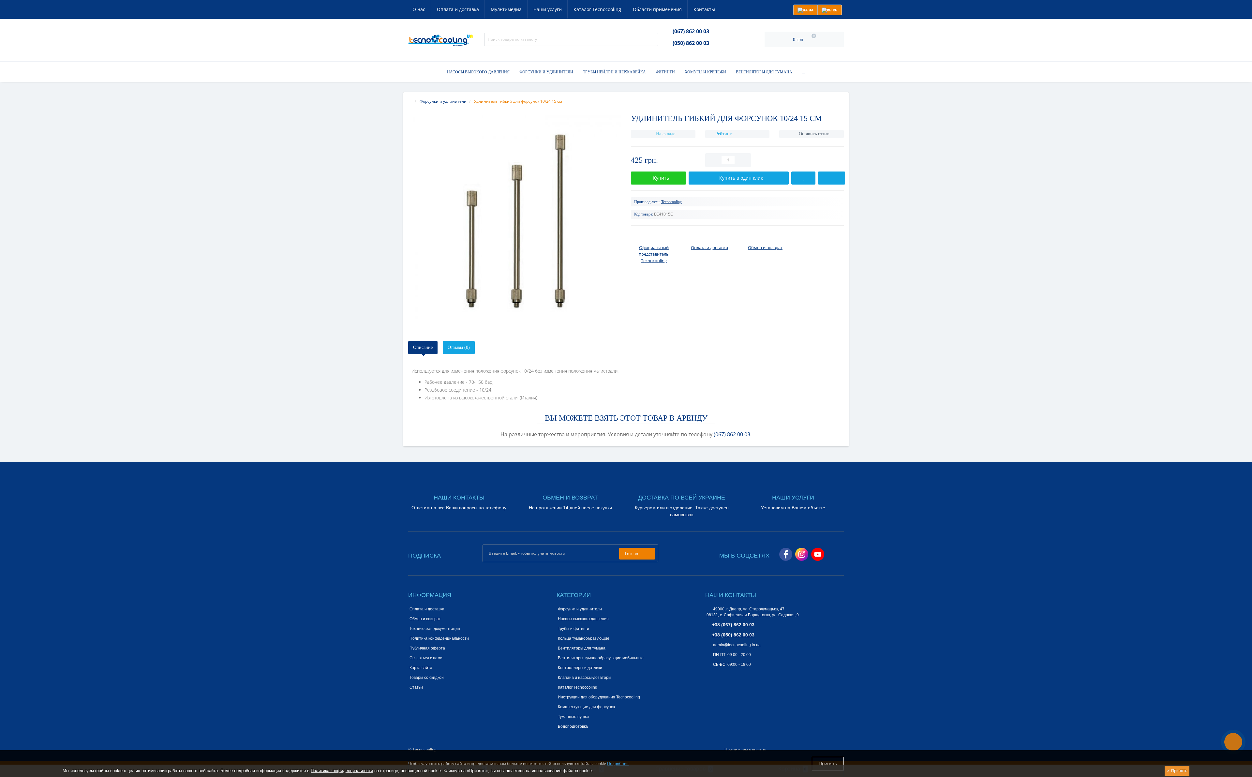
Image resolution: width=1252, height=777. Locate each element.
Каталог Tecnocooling (597, 9)
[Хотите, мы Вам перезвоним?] (1233, 742)
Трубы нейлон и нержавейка (614, 72)
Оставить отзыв (814, 133)
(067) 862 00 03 (691, 31)
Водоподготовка (573, 726)
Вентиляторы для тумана (764, 72)
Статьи (416, 687)
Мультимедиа (506, 9)
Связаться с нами (426, 658)
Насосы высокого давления (478, 72)
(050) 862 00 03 (691, 43)
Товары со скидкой (427, 677)
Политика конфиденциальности (439, 638)
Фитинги (665, 72)
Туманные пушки (573, 716)
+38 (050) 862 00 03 (733, 634)
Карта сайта (421, 667)
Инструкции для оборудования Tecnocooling (599, 697)
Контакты (704, 9)
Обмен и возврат (425, 619)
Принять (828, 763)
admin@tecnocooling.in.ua (736, 645)
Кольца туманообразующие (583, 638)
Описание (423, 347)
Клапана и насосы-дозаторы (584, 677)
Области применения (657, 9)
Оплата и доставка (458, 9)
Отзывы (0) (459, 347)
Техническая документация (435, 628)
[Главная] (410, 101)
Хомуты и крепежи (705, 72)
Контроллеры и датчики (580, 667)
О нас (418, 9)
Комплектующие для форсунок (586, 707)
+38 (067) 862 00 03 (733, 624)
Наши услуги (547, 9)
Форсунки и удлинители (546, 72)
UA (810, 9)
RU (835, 9)
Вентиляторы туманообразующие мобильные (601, 658)
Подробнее (618, 763)
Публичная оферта (427, 648)
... (803, 72)
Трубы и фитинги (573, 628)
